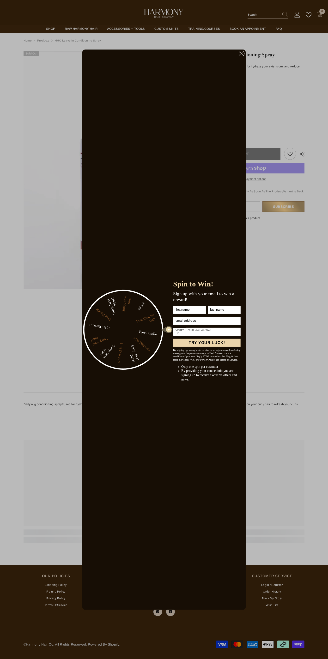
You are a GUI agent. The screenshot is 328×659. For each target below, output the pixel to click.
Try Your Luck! (207, 342)
